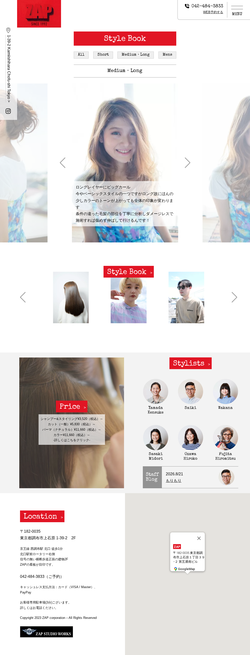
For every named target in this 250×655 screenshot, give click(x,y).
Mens (167, 55)
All (81, 55)
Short (103, 55)
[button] (62, 162)
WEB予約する (213, 12)
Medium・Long (136, 55)
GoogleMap (186, 569)
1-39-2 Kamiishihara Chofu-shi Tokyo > (9, 68)
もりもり (173, 480)
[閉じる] (199, 538)
